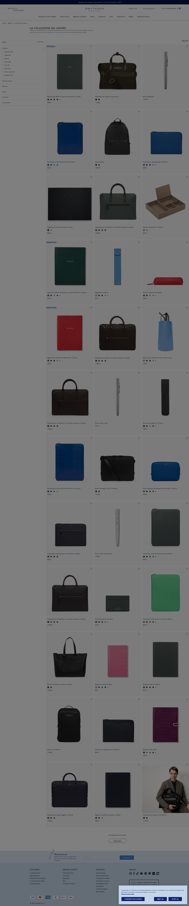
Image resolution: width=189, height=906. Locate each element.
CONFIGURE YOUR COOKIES (133, 899)
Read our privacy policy (127, 894)
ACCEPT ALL (175, 899)
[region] (153, 894)
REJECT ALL (160, 899)
